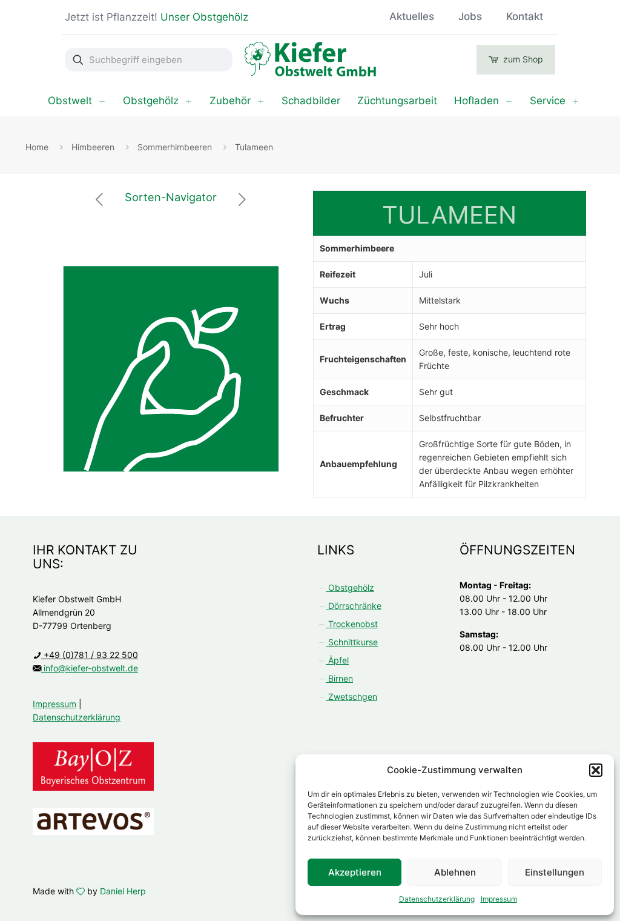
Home (36, 147)
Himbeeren (92, 147)
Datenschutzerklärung (437, 898)
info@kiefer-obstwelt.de (89, 668)
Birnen (339, 678)
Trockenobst (352, 624)
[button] (596, 770)
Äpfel (337, 660)
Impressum (499, 898)
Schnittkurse (352, 642)
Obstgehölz (350, 587)
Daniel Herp (123, 891)
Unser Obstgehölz (204, 17)
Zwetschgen (351, 696)
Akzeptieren (354, 872)
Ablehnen (455, 872)
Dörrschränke (353, 605)
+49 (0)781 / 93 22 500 (89, 655)
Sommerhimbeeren (174, 147)
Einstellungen (554, 872)
